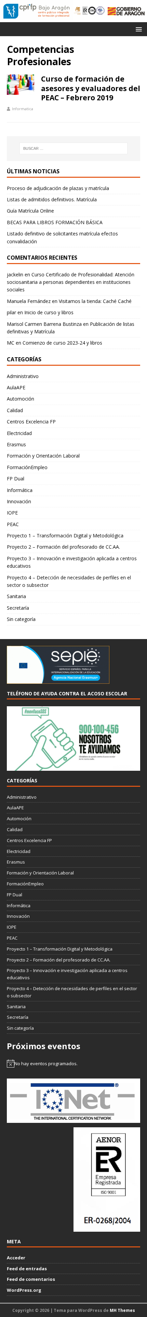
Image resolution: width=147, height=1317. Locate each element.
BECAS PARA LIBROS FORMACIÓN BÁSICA (55, 222)
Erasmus (16, 444)
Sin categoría (21, 619)
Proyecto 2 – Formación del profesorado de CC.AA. (63, 547)
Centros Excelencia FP (31, 421)
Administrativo (23, 376)
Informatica (22, 108)
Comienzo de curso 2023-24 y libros (62, 342)
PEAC (13, 524)
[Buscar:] (74, 148)
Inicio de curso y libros (49, 312)
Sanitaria (16, 596)
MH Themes (122, 1310)
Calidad (15, 410)
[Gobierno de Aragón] (126, 11)
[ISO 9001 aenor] (107, 1228)
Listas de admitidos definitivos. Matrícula (52, 199)
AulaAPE (16, 387)
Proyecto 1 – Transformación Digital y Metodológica (65, 535)
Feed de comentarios (31, 1279)
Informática (19, 490)
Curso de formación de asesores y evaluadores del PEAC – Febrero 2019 (90, 88)
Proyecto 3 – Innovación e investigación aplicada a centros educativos (72, 562)
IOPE (12, 512)
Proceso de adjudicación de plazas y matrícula (58, 188)
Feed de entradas (27, 1268)
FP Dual (15, 478)
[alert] (73, 1063)
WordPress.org (24, 1290)
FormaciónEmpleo (27, 467)
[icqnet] (73, 1119)
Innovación (19, 501)
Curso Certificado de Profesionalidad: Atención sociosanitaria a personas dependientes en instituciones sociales (70, 282)
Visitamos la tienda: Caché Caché (95, 301)
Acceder (16, 1258)
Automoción (20, 398)
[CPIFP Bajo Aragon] (37, 11)
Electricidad (19, 433)
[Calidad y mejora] (89, 11)
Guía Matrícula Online (30, 210)
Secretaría (18, 608)
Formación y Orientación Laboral (43, 455)
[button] (137, 29)
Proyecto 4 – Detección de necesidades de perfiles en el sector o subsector (69, 581)
